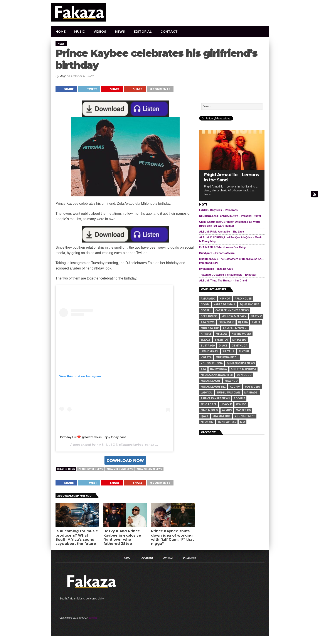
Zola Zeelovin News (149, 468)
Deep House (209, 316)
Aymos (227, 410)
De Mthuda (239, 345)
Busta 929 (208, 345)
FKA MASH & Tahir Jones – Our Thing (222, 247)
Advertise (147, 558)
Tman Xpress (226, 422)
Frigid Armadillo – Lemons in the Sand (231, 177)
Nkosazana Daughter (217, 375)
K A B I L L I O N (107, 444)
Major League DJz (213, 386)
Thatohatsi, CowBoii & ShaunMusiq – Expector (227, 274)
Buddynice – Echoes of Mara (217, 253)
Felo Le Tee (209, 404)
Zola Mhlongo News (119, 468)
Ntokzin (207, 422)
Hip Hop (225, 298)
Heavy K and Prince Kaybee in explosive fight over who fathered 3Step (122, 537)
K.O (242, 422)
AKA (203, 369)
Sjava (204, 416)
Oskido (241, 404)
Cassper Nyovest (235, 328)
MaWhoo (231, 381)
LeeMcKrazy (209, 351)
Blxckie (244, 351)
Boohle (239, 398)
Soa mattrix (221, 416)
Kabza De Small (225, 304)
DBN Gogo (244, 375)
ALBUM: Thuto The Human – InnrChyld (223, 280)
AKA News (207, 322)
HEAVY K (226, 404)
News (120, 31)
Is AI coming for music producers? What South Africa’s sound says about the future (77, 537)
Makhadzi (251, 392)
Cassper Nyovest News (232, 310)
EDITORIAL (143, 31)
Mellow (221, 334)
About (128, 558)
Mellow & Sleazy (233, 316)
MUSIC (79, 31)
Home (61, 31)
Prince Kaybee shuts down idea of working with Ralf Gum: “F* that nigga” (172, 537)
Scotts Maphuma (243, 369)
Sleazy (206, 339)
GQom (205, 304)
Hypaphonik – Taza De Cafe (216, 268)
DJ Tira (243, 322)
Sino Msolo (209, 410)
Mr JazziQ (239, 339)
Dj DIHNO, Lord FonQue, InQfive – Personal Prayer (230, 216)
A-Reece (206, 334)
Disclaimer (189, 558)
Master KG (243, 410)
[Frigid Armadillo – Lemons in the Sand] (231, 169)
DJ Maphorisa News (241, 363)
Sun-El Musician (228, 392)
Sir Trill (228, 351)
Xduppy (235, 386)
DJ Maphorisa (249, 304)
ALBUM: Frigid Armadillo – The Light (221, 231)
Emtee (256, 322)
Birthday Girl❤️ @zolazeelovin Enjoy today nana (93, 437)
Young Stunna (212, 363)
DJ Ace (223, 345)
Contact (169, 31)
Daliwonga (218, 369)
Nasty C (256, 316)
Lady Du (206, 392)
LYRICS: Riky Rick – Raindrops (218, 210)
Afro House (243, 298)
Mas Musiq (252, 386)
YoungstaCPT (245, 416)
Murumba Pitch (227, 357)
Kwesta (206, 357)
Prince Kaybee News (90, 468)
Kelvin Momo (241, 334)
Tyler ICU (221, 339)
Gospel (206, 310)
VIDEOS (100, 31)
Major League (211, 381)
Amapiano (208, 298)
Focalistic (226, 322)
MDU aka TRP (210, 328)
